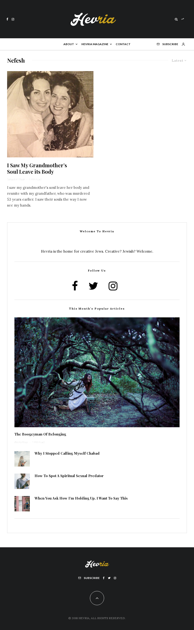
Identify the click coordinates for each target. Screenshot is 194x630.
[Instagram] (13, 19)
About (68, 44)
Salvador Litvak (16, 179)
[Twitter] (109, 578)
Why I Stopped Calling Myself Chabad (67, 453)
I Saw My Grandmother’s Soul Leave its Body (37, 168)
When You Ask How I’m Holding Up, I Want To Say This (81, 498)
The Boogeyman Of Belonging (40, 434)
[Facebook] (7, 19)
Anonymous (21, 442)
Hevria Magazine (94, 44)
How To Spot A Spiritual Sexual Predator (69, 476)
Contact (123, 44)
